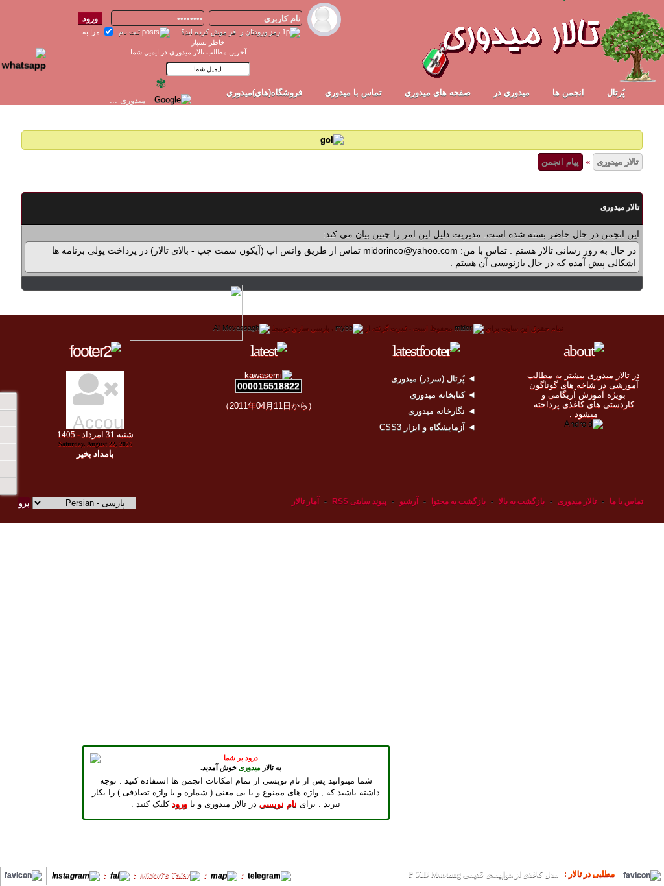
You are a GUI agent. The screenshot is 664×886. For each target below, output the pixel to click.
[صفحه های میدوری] (8, 418)
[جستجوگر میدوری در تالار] (203, 99)
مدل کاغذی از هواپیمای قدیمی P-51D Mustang (483, 874)
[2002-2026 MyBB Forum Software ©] (349, 328)
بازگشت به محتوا (457, 501)
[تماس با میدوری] (8, 469)
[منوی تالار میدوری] (8, 401)
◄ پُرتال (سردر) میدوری (435, 378)
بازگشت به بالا (522, 501)
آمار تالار (305, 501)
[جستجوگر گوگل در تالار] (172, 99)
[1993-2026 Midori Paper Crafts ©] (469, 328)
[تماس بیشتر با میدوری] (8, 452)
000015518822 (268, 386)
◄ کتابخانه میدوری (444, 395)
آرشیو (408, 501)
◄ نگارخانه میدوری (443, 411)
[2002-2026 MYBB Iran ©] (241, 328)
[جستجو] (8, 486)
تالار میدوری (618, 162)
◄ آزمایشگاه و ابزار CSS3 (429, 427)
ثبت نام (129, 32)
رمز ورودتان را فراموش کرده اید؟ (230, 32)
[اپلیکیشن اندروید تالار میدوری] (583, 424)
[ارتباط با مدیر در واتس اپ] (31, 54)
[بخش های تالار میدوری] (8, 435)
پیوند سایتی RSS (359, 501)
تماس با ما (626, 501)
